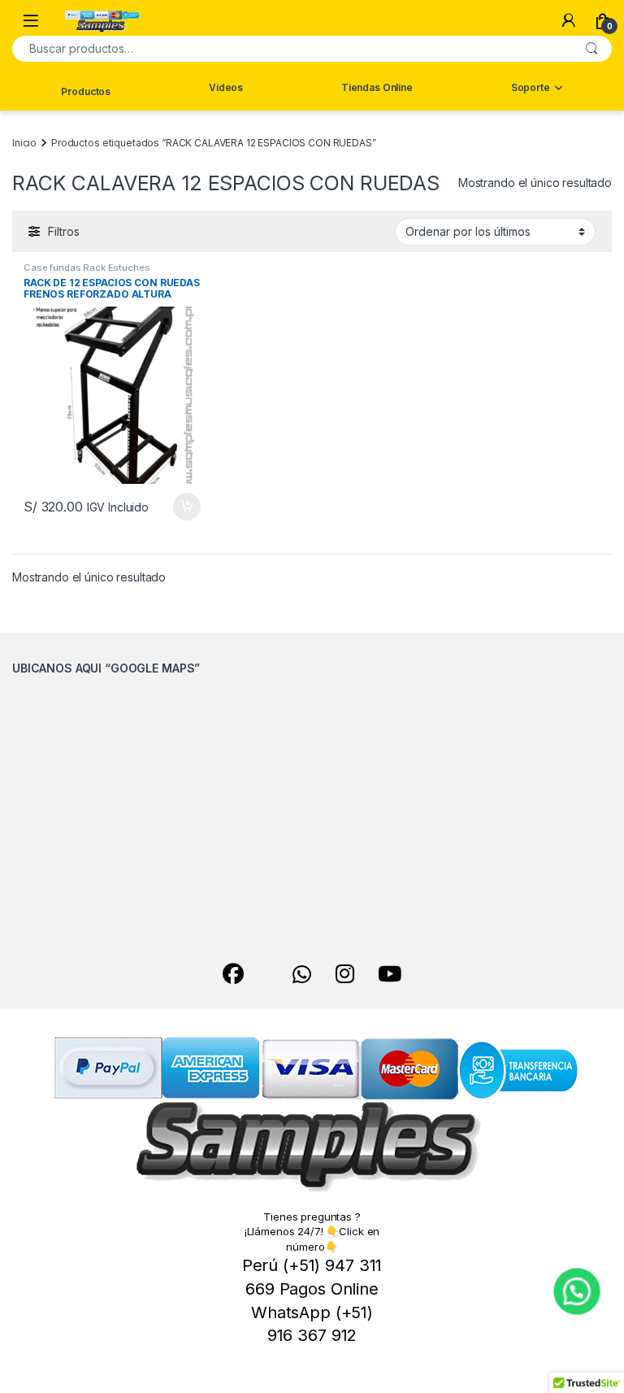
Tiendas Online (377, 87)
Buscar (591, 49)
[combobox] (291, 49)
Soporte (530, 87)
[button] (577, 1292)
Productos (85, 91)
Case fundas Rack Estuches (87, 267)
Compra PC (536, 122)
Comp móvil (537, 147)
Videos (226, 87)
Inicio (24, 143)
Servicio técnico (537, 178)
